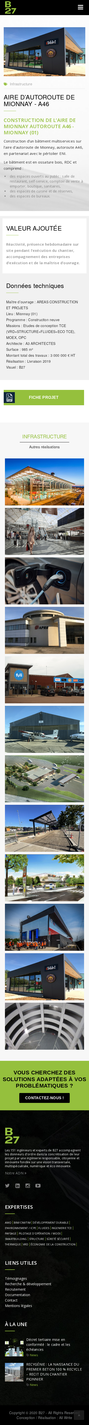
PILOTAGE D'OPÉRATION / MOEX (40, 1233)
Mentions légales (18, 1305)
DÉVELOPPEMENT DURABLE (50, 1222)
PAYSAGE (10, 1233)
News (34, 1355)
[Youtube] (38, 1186)
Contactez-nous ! (44, 1098)
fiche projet (44, 397)
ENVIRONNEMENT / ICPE (20, 1228)
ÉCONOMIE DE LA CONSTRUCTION (53, 1244)
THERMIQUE (13, 1244)
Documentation (17, 1294)
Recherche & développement (28, 1284)
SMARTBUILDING (16, 1239)
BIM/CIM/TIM (22, 1222)
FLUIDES (43, 1228)
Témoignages (16, 1278)
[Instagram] (27, 1186)
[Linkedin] (17, 1186)
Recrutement (15, 1289)
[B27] (11, 7)
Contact (11, 1300)
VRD (25, 1244)
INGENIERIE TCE (62, 1228)
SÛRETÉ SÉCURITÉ (57, 1239)
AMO (8, 1222)
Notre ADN (14, 1173)
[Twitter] (7, 1186)
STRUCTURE (36, 1239)
